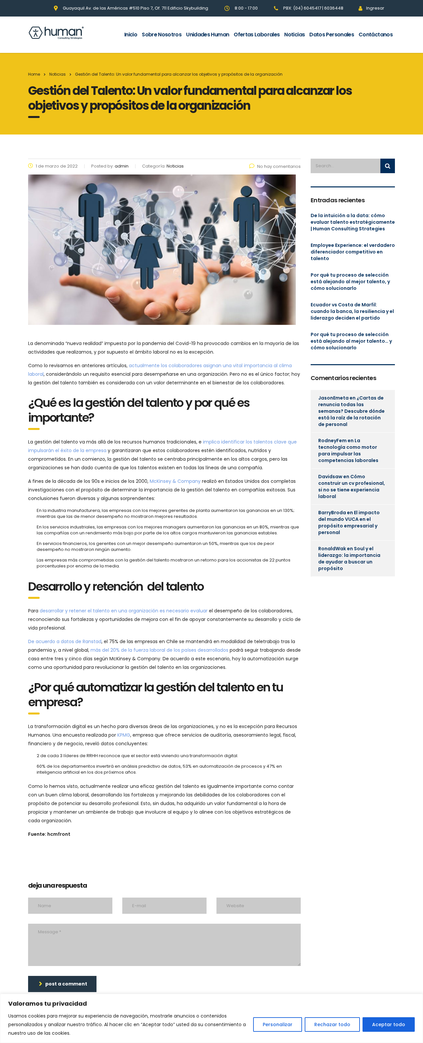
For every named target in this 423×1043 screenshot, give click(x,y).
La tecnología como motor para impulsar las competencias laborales (348, 450)
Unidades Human (207, 34)
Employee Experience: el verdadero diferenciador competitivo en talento (353, 252)
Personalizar (277, 1024)
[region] (211, 1018)
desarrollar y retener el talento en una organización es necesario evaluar (124, 610)
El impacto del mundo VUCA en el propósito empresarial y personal (349, 522)
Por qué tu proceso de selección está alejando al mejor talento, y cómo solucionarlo (350, 281)
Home (34, 74)
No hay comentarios (279, 166)
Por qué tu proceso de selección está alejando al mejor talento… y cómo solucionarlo (351, 341)
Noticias (294, 34)
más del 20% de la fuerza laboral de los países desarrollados (159, 650)
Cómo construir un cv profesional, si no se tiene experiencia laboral (351, 486)
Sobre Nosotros (161, 34)
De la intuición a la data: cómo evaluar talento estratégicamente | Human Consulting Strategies (353, 222)
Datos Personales (331, 34)
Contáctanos (376, 34)
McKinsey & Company (175, 481)
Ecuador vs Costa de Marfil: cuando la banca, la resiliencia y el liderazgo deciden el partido (352, 311)
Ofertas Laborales (257, 34)
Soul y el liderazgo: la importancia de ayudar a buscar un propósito (349, 558)
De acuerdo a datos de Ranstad (64, 641)
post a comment (66, 984)
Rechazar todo (332, 1024)
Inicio (130, 34)
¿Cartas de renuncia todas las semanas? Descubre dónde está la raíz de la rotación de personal (351, 411)
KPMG (123, 735)
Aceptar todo (388, 1024)
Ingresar (375, 8)
